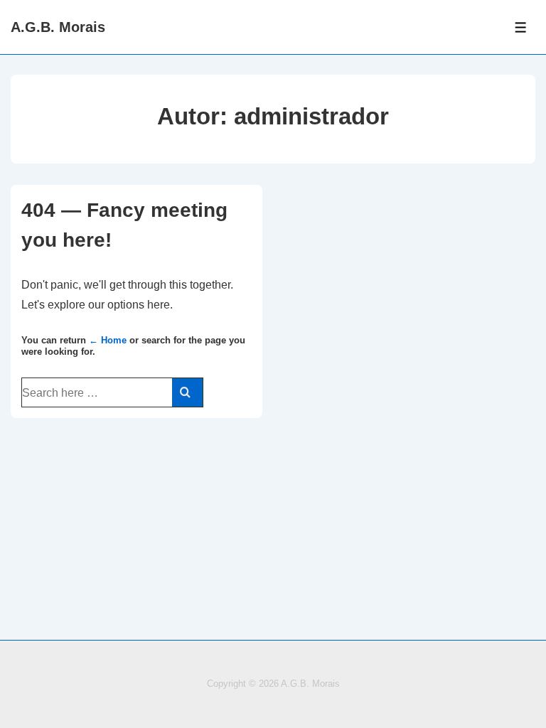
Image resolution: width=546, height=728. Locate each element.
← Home (108, 340)
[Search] (187, 392)
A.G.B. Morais (58, 27)
